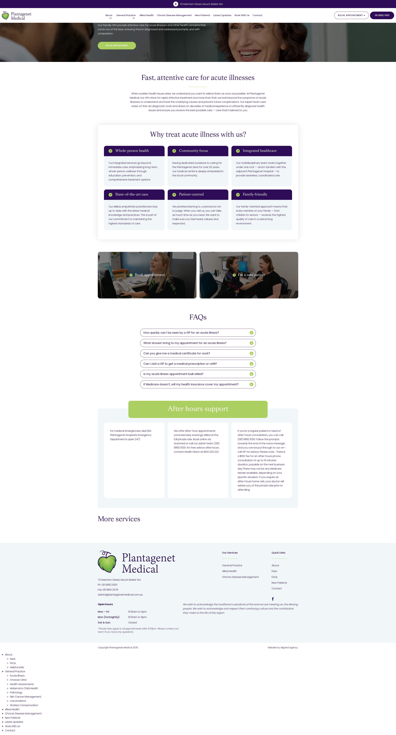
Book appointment (150, 275)
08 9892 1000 (382, 15)
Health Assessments (22, 684)
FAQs (275, 577)
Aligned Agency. (289, 647)
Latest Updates (222, 15)
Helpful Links (17, 667)
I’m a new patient (251, 275)
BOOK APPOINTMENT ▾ (351, 15)
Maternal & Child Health (24, 688)
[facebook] (273, 599)
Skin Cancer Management (25, 696)
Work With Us (242, 15)
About (108, 15)
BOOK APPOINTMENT (117, 45)
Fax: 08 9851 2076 (108, 589)
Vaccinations (18, 701)
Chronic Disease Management (174, 15)
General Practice (126, 15)
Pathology (16, 692)
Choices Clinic (18, 680)
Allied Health (147, 15)
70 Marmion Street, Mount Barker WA (201, 4)
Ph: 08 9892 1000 (107, 585)
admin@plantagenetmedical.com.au (120, 594)
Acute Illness (17, 675)
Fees (274, 571)
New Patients (202, 15)
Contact (258, 15)
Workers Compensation (24, 705)
